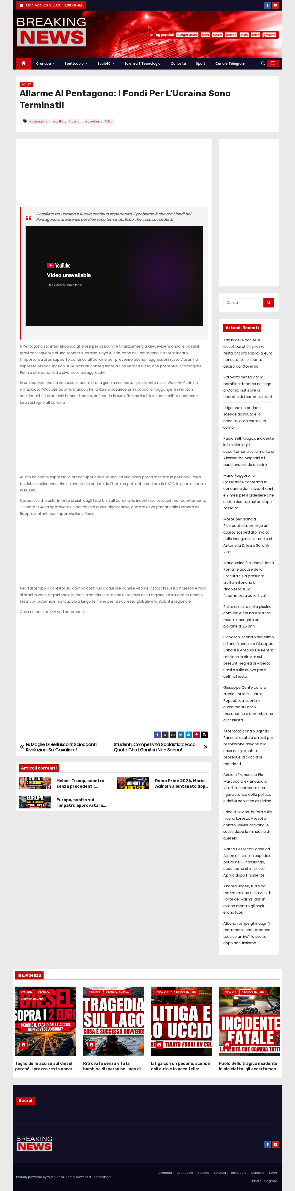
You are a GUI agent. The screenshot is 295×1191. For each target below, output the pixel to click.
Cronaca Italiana (32, 999)
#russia (74, 121)
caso (255, 35)
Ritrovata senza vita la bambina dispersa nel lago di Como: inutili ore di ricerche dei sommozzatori (112, 1072)
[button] (263, 63)
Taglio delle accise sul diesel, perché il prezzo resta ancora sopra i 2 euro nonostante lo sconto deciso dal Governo (247, 353)
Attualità (26, 992)
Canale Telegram (230, 63)
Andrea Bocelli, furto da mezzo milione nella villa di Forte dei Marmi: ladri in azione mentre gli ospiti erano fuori (247, 899)
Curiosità (178, 63)
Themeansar (102, 1177)
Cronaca (44, 63)
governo (269, 35)
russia (217, 35)
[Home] (23, 64)
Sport (200, 63)
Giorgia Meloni (187, 35)
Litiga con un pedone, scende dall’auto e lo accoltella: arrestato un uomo (180, 1069)
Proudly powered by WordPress (40, 1177)
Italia (205, 35)
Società (104, 63)
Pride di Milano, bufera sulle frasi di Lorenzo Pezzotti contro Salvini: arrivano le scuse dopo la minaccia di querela (247, 825)
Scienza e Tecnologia (142, 63)
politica (231, 35)
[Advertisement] (114, 174)
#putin (58, 121)
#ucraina (92, 121)
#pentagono (38, 121)
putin (244, 35)
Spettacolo (75, 63)
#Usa (108, 121)
